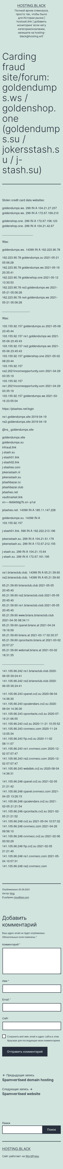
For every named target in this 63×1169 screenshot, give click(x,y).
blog (12, 893)
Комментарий (11, 944)
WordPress (32, 1156)
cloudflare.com (21, 897)
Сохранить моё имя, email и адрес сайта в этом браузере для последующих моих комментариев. (34, 1038)
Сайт (5, 1018)
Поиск (6, 1123)
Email (6, 999)
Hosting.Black (31, 6)
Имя (5, 981)
